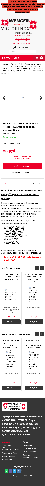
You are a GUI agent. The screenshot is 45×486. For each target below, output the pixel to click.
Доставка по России (10, 453)
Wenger (26, 442)
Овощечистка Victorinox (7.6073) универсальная (11, 276)
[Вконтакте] (19, 471)
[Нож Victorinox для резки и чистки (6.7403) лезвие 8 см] (34, 294)
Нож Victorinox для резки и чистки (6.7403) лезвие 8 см (33, 278)
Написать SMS (22, 41)
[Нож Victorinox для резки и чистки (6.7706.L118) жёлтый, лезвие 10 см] (11, 360)
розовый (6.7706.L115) (14, 230)
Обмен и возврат (30, 452)
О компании (27, 445)
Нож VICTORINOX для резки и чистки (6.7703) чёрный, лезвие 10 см (34, 344)
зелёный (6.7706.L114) (14, 227)
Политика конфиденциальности (31, 456)
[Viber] (10, 471)
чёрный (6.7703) (11, 239)
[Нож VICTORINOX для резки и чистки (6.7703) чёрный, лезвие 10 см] (34, 360)
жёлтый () (13, 233)
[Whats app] (6, 471)
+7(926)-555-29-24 (23, 33)
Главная (4, 64)
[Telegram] (14, 471)
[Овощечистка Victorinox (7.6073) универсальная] (11, 294)
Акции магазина (8, 456)
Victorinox (14, 64)
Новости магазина (9, 459)
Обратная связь (29, 448)
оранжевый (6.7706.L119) (15, 236)
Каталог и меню (11, 58)
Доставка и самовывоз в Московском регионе (10, 447)
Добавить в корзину (22, 166)
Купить (12, 322)
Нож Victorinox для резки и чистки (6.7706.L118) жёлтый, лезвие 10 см (11, 345)
